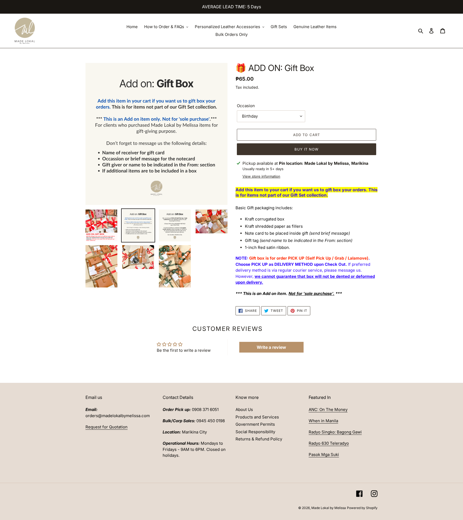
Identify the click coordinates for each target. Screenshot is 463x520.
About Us (244, 409)
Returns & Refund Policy (259, 439)
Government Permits (255, 424)
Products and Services (257, 417)
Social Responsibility (255, 431)
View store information (261, 176)
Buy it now (306, 149)
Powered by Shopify (362, 508)
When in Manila (323, 420)
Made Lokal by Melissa (328, 508)
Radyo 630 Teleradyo (329, 443)
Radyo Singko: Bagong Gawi (335, 432)
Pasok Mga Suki (324, 454)
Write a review (271, 347)
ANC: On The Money (328, 409)
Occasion (246, 105)
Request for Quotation (106, 426)
